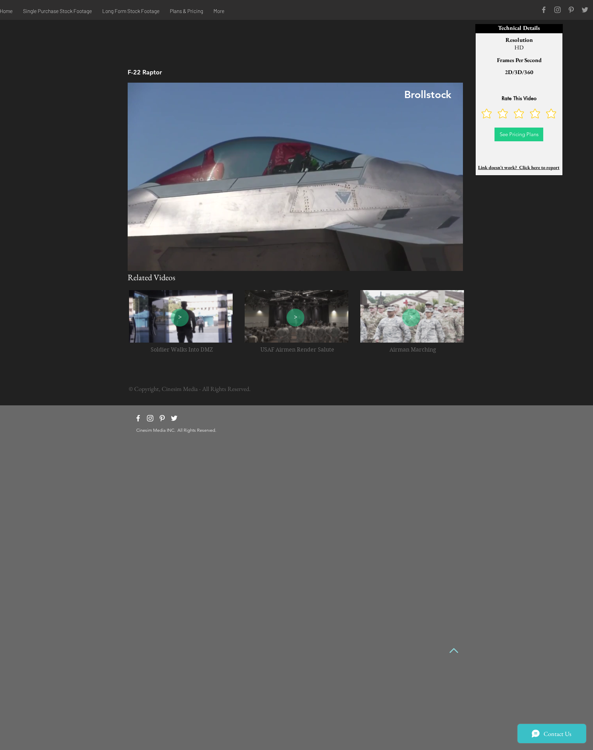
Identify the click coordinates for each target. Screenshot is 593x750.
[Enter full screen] (453, 261)
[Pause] (136, 261)
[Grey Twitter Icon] (585, 9)
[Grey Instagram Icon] (557, 9)
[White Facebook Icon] (138, 418)
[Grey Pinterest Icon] (571, 9)
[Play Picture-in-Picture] (442, 261)
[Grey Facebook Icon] (543, 9)
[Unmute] (148, 261)
